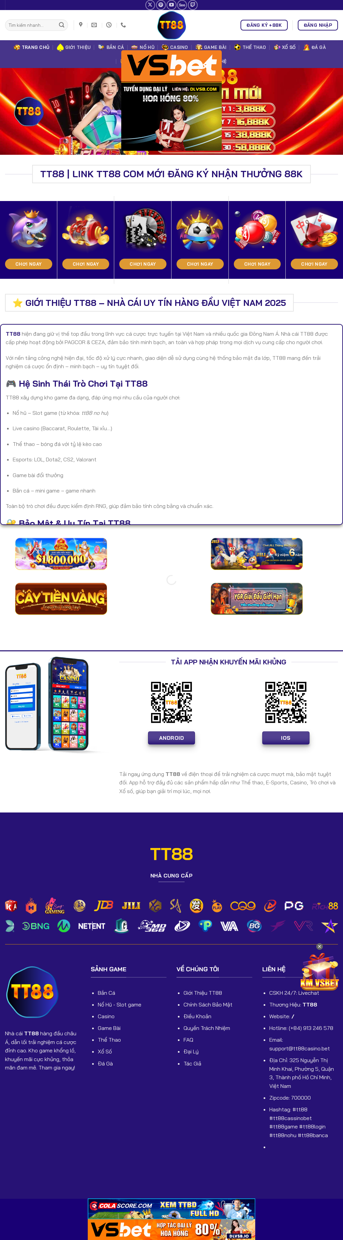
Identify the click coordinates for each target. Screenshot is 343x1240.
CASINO (179, 47)
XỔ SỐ (288, 47)
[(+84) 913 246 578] (124, 24)
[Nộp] (61, 25)
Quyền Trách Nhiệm (207, 1028)
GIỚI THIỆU (78, 47)
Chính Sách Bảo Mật (208, 1004)
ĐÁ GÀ (319, 47)
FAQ (188, 1039)
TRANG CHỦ (35, 47)
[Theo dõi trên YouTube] (171, 5)
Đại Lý (191, 1051)
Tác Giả (192, 1063)
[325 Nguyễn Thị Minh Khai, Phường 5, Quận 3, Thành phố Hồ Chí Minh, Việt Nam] (81, 24)
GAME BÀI (215, 47)
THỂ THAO (254, 47)
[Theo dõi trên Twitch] (193, 5)
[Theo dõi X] (150, 5)
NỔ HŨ (147, 47)
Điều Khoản (197, 1016)
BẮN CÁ (115, 47)
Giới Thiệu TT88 (203, 992)
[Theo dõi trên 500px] (182, 5)
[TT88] (171, 25)
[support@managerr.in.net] (94, 24)
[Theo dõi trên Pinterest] (161, 5)
